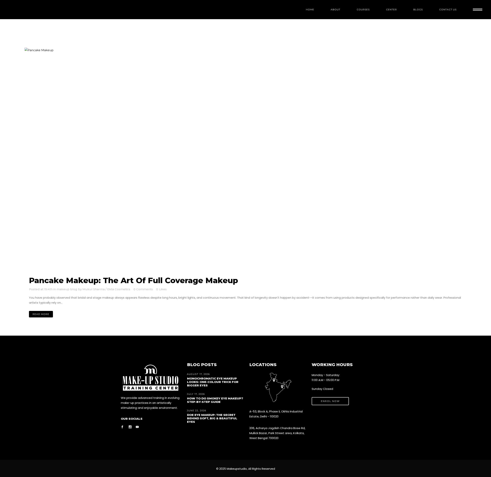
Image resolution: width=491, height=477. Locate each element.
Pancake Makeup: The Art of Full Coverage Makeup (133, 280)
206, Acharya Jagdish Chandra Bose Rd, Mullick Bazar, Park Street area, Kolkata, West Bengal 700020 (277, 433)
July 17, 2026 (196, 394)
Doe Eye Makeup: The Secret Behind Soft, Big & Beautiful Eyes (212, 418)
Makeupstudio (237, 469)
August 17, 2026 (198, 374)
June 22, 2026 (196, 410)
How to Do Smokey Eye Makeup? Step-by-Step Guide (215, 400)
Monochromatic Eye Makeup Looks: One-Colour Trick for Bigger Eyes (212, 382)
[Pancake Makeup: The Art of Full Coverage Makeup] (245, 160)
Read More (41, 314)
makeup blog (67, 289)
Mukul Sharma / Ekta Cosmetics (106, 289)
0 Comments (143, 289)
